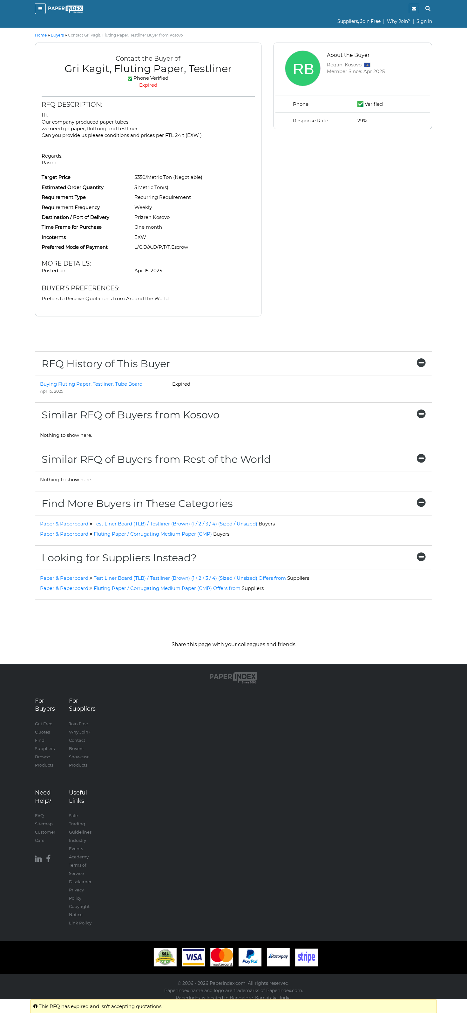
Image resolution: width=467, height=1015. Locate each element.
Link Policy (80, 922)
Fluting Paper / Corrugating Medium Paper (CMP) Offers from (179, 588)
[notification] (414, 8)
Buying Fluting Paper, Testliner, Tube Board (91, 384)
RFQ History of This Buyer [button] (106, 363)
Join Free (78, 723)
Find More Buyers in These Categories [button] (137, 503)
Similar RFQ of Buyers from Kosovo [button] (131, 415)
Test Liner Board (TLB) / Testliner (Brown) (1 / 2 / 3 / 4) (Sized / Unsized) (184, 524)
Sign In (424, 21)
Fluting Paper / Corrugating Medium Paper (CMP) (161, 534)
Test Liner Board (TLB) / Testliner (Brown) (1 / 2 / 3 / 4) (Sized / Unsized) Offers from (201, 578)
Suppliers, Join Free (359, 21)
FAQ (39, 815)
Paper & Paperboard (64, 524)
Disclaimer (80, 881)
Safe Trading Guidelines (80, 824)
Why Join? (398, 21)
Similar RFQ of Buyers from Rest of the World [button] (156, 459)
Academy (79, 856)
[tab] (233, 364)
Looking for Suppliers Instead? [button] (119, 557)
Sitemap (44, 823)
